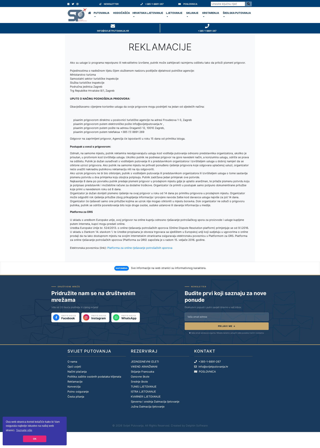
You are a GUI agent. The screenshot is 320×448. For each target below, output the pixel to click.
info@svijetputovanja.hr (212, 366)
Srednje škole (139, 381)
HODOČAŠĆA (121, 12)
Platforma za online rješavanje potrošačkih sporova (139, 247)
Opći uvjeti (74, 366)
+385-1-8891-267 (154, 4)
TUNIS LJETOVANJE (143, 386)
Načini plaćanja (77, 371)
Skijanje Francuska (142, 371)
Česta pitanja (76, 396)
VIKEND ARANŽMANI (144, 366)
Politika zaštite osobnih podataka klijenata (94, 376)
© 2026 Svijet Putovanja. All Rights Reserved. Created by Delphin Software (160, 425)
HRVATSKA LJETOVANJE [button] (147, 12)
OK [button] (34, 439)
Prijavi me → (227, 326)
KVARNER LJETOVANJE (146, 396)
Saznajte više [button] (24, 430)
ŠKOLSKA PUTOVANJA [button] (237, 12)
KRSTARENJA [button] (210, 12)
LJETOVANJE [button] (174, 12)
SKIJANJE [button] (192, 12)
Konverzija (74, 386)
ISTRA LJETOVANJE (143, 391)
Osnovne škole (140, 376)
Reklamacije (75, 381)
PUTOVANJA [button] (101, 12)
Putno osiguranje (78, 391)
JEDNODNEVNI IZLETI (145, 361)
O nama (72, 361)
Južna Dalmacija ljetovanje (147, 406)
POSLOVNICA (190, 4)
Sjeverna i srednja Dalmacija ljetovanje (155, 401)
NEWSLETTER (111, 4)
